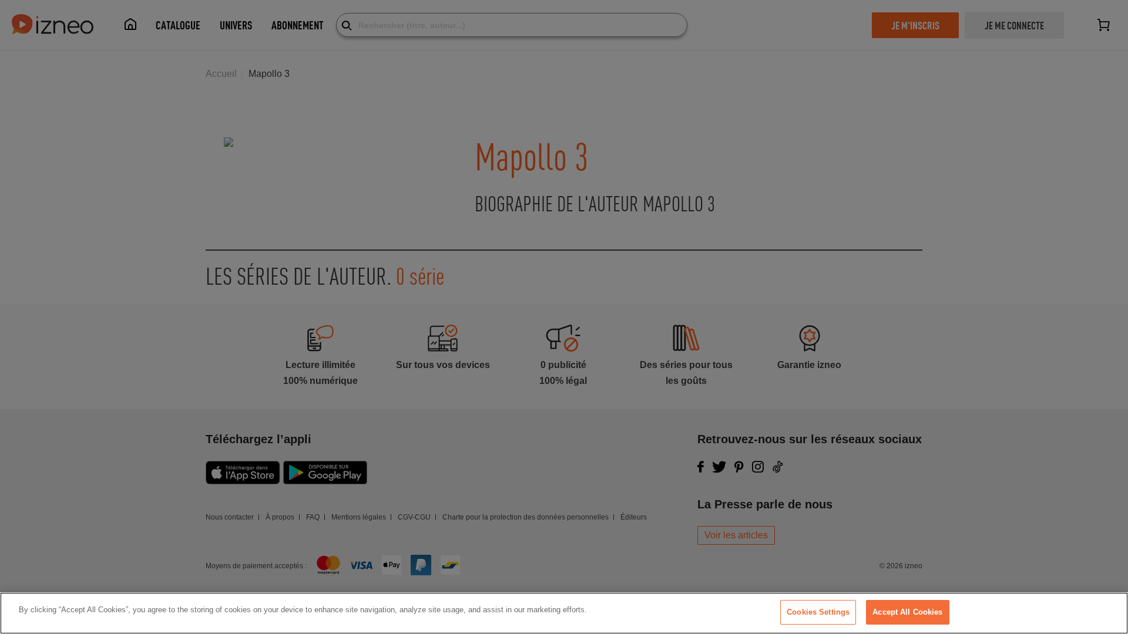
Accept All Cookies (907, 612)
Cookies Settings (818, 612)
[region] (564, 613)
